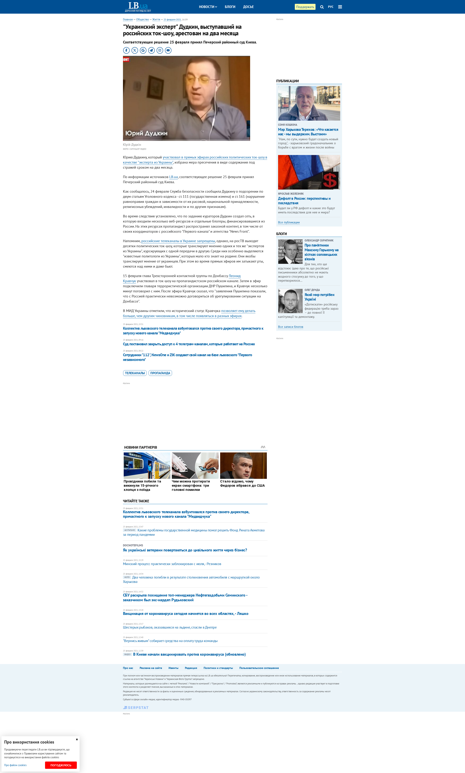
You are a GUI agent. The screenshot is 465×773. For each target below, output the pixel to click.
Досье (248, 7)
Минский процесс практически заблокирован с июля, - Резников (172, 563)
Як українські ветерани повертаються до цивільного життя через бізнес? (185, 550)
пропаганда (160, 373)
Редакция (191, 668)
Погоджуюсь (60, 765)
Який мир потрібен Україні (319, 297)
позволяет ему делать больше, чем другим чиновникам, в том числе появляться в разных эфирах (189, 313)
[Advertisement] (195, 410)
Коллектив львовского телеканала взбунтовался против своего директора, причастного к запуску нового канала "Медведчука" (193, 330)
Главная (128, 19)
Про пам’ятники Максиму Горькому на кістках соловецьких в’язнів (322, 252)
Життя (156, 19)
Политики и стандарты (218, 668)
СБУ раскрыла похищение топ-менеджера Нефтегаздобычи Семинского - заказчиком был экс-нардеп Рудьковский (185, 597)
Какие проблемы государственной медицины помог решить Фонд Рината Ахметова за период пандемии (194, 532)
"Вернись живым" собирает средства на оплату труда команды (170, 640)
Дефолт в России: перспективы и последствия (304, 200)
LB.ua (173, 176)
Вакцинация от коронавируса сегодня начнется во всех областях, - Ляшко (185, 613)
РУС (330, 7)
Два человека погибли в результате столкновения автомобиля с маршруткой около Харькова (191, 579)
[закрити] (77, 739)
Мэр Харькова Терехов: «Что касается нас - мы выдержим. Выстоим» (308, 131)
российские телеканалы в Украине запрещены (178, 241)
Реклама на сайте (151, 668)
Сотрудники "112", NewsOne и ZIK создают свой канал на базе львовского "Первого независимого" (187, 357)
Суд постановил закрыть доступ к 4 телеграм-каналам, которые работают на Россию (189, 343)
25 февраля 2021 (172, 19)
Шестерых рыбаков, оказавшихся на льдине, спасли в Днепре (170, 627)
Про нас (128, 668)
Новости (206, 7)
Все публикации (289, 222)
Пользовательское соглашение (259, 668)
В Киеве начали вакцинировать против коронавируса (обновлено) (185, 654)
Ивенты (173, 668)
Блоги (230, 7)
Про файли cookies (15, 765)
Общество (142, 19)
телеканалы (135, 373)
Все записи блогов (290, 327)
